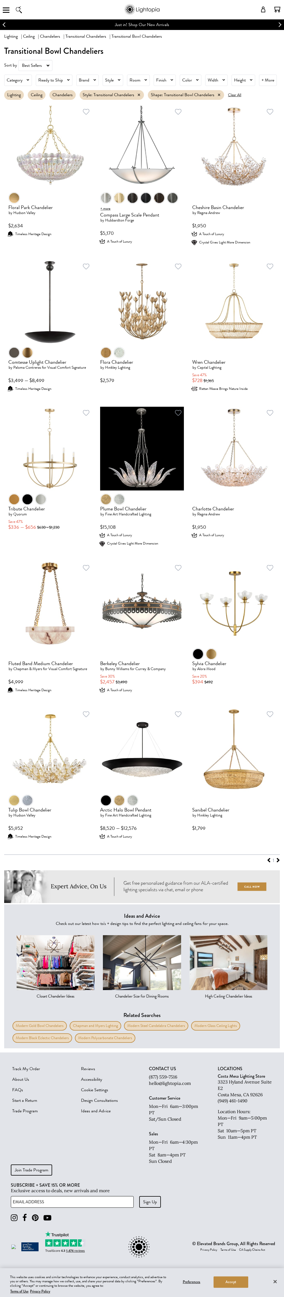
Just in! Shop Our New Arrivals (142, 24)
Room (135, 80)
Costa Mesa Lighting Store (241, 1076)
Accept (230, 1282)
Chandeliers (50, 36)
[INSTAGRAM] (14, 1218)
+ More (268, 80)
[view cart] (277, 9)
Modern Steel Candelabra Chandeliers (156, 1026)
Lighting (11, 36)
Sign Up (150, 1202)
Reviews (88, 1068)
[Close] (275, 1281)
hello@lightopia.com (170, 1083)
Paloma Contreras (27, 367)
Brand (84, 80)
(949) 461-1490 (232, 1100)
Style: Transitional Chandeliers (108, 94)
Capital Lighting (209, 367)
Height (240, 80)
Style (109, 80)
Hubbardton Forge (119, 220)
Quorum (20, 514)
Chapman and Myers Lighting (95, 1026)
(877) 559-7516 (163, 1077)
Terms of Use (228, 1250)
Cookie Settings (94, 1090)
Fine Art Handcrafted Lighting (128, 514)
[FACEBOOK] (24, 1218)
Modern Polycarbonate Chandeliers (105, 1038)
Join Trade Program (31, 1170)
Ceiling (29, 36)
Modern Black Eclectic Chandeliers (42, 1038)
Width (213, 80)
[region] (142, 1282)
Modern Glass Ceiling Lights (215, 1026)
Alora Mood (206, 669)
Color (187, 80)
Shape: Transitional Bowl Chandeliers (182, 94)
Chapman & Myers (27, 669)
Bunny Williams (117, 669)
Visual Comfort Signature (66, 367)
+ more (105, 208)
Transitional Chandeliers (85, 36)
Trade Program (25, 1111)
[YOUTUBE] (47, 1218)
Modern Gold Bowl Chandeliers (40, 1026)
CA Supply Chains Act (252, 1250)
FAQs (17, 1090)
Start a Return (24, 1100)
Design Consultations (99, 1100)
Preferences (191, 1282)
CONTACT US (162, 1068)
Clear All (234, 95)
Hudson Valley (24, 213)
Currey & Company (150, 669)
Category (14, 80)
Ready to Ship (50, 80)
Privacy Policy (208, 1250)
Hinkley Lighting (117, 367)
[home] (142, 13)
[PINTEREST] (35, 1218)
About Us (20, 1079)
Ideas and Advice (96, 1111)
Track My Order (26, 1068)
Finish (161, 80)
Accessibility (91, 1079)
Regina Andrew (208, 213)
